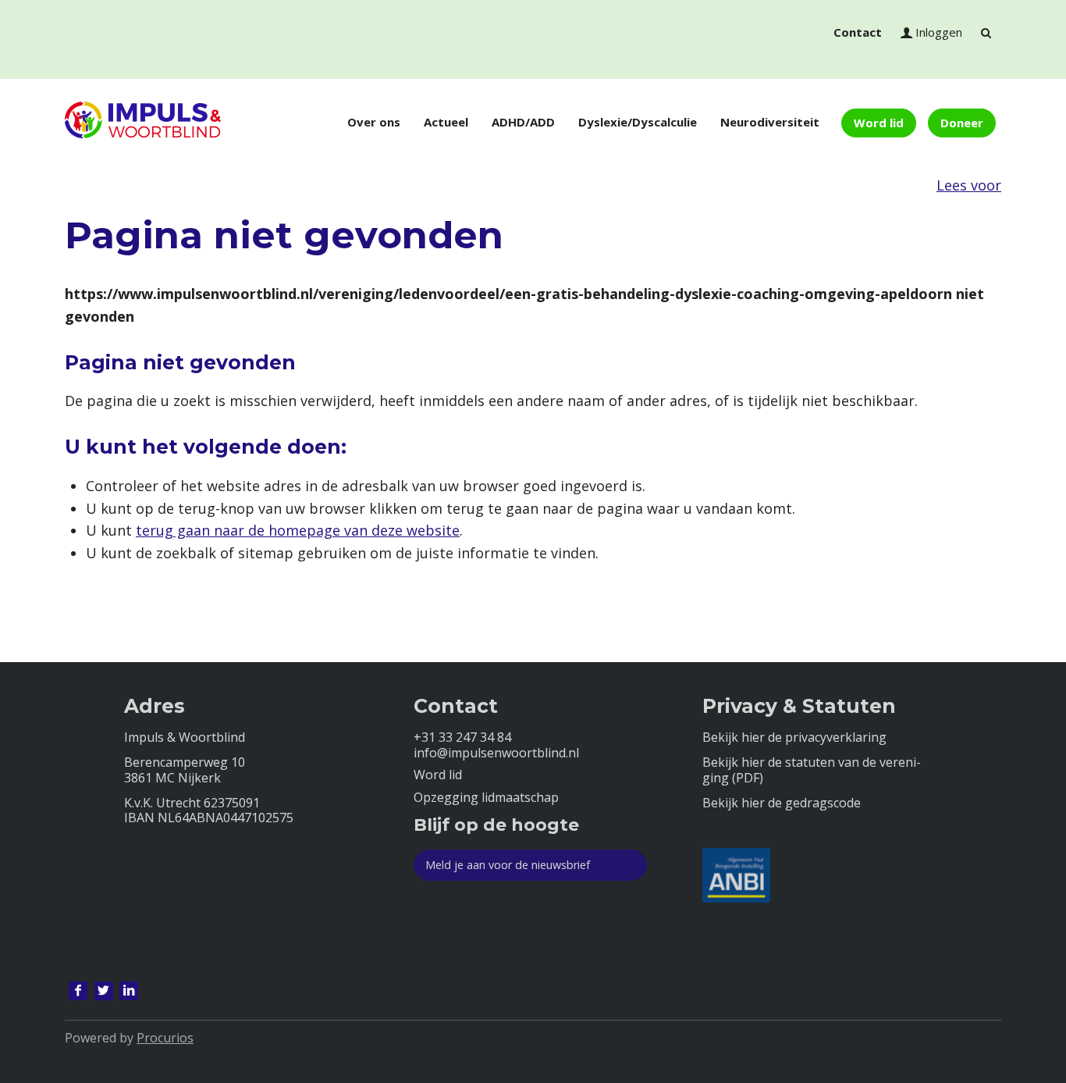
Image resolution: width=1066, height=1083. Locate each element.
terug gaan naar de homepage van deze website (298, 530)
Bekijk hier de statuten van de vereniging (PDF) (811, 770)
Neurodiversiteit (769, 122)
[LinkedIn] (128, 990)
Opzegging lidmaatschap (486, 797)
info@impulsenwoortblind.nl (496, 753)
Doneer (961, 122)
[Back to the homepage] (143, 122)
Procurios (165, 1037)
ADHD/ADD (523, 122)
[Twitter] (103, 990)
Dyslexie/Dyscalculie (637, 122)
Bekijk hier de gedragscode (781, 803)
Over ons (373, 122)
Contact (857, 32)
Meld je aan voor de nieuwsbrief (507, 864)
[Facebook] (78, 990)
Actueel (446, 122)
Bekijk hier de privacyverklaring (794, 737)
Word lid (879, 122)
